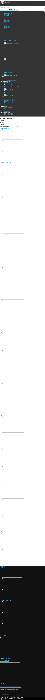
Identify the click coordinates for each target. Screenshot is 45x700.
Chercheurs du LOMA (5, 128)
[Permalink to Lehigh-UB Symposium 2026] (12, 577)
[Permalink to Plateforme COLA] (9, 90)
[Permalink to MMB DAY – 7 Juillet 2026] (12, 588)
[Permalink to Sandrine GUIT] (12, 218)
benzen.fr (5, 698)
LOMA (7, 89)
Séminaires (7, 661)
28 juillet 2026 (15, 43)
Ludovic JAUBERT (9, 43)
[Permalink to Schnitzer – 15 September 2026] (14, 38)
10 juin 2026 (15, 75)
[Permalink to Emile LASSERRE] (12, 161)
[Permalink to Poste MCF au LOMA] (12, 184)
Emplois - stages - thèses (6, 162)
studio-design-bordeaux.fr (16, 698)
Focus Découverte (10, 687)
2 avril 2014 (11, 89)
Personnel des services (6, 196)
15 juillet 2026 (10, 59)
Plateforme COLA (7, 92)
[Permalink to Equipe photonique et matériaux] (12, 139)
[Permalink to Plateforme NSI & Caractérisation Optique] (8, 84)
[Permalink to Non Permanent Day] (12, 599)
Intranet (5, 696)
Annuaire (1, 696)
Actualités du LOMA (3, 661)
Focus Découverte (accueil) (17, 687)
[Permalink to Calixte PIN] (12, 150)
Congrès (3, 566)
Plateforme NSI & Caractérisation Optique (12, 86)
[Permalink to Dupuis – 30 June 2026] (9, 70)
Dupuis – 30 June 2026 (8, 72)
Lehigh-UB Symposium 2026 (9, 57)
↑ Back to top (2, 699)
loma (7, 59)
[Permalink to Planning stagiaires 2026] (12, 173)
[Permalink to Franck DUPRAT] (12, 207)
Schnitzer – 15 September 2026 (10, 40)
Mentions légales (10, 696)
